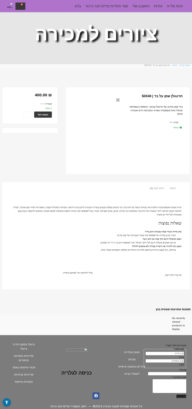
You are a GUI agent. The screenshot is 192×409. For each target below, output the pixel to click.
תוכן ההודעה (179, 377)
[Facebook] (96, 395)
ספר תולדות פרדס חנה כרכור (106, 6)
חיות (174, 65)
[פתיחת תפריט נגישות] (7, 402)
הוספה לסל (43, 114)
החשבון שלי (141, 6)
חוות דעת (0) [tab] (157, 188)
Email (182, 370)
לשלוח (181, 396)
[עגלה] (20, 6)
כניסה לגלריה (76, 373)
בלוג (78, 6)
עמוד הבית (185, 65)
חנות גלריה (175, 6)
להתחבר (84, 272)
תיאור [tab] (173, 188)
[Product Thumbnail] (118, 100)
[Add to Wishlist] (28, 115)
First (181, 357)
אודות (158, 6)
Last (181, 364)
